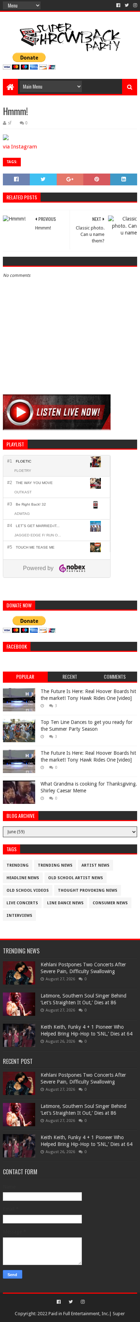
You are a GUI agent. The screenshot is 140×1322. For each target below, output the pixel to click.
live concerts (22, 903)
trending (17, 865)
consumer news (110, 903)
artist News (95, 865)
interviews (19, 915)
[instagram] (134, 5)
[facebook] (118, 5)
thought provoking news (87, 890)
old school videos (27, 890)
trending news (55, 865)
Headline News (22, 878)
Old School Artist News (75, 878)
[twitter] (126, 5)
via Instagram (20, 146)
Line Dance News (65, 903)
